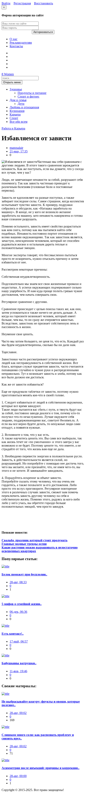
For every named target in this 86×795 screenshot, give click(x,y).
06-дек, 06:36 (18, 611)
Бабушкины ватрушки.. (19, 663)
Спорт (14, 118)
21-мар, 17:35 (19, 151)
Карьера (15, 114)
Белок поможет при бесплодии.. (24, 574)
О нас (13, 39)
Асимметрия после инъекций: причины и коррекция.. (40, 768)
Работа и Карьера (13, 128)
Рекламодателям (21, 42)
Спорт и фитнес (28, 96)
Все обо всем (18, 121)
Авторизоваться (43, 32)
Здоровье (16, 89)
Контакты (16, 46)
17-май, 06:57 (19, 641)
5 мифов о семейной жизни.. (22, 604)
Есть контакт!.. (13, 633)
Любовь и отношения (24, 107)
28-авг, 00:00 (18, 776)
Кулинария (17, 111)
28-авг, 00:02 (18, 713)
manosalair (16, 147)
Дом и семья (18, 100)
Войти (6, 3)
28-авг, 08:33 (18, 582)
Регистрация (22, 3)
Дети (21, 103)
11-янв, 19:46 (18, 671)
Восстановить (43, 3)
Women (8, 74)
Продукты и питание (32, 93)
